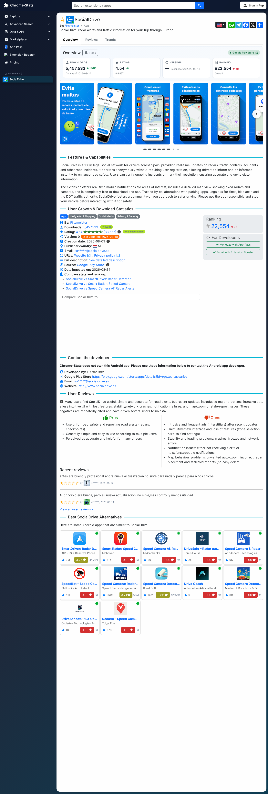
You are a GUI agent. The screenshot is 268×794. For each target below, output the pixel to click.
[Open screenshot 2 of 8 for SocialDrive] (115, 113)
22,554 (224, 226)
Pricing (14, 62)
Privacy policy (105, 255)
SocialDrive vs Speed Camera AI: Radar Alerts (100, 288)
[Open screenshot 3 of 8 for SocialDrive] (152, 113)
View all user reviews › (76, 509)
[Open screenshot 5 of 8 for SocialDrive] (228, 113)
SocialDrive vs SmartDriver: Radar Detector (98, 279)
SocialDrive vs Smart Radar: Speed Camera (98, 284)
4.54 (96, 232)
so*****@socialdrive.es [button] (92, 251)
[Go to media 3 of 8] (154, 149)
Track (92, 52)
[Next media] (256, 114)
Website (80, 255)
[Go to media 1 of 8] (145, 149)
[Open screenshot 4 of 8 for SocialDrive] (190, 113)
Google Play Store (243, 52)
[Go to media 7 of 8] (173, 149)
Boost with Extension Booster (235, 252)
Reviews (91, 40)
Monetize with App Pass (235, 244)
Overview (70, 40)
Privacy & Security (128, 216)
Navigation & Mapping (82, 216)
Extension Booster (22, 54)
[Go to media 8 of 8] (178, 149)
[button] (253, 5)
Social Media (106, 216)
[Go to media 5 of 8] (163, 149)
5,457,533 (91, 227)
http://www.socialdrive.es (97, 386)
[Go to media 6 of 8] (168, 149)
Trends (110, 40)
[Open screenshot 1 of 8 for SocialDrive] (77, 113)
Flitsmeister (72, 25)
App (86, 25)
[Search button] (199, 5)
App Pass (16, 47)
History (15, 73)
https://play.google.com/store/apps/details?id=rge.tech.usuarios (139, 376)
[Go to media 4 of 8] (159, 149)
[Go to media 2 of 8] (149, 149)
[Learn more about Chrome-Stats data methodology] (108, 265)
